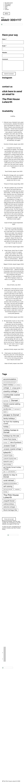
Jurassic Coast (9, 446)
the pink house (9, 3)
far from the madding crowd (11, 422)
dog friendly (5, 400)
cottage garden (16, 388)
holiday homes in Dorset (10, 431)
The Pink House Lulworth (11, 100)
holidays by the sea (11, 436)
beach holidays (8, 385)
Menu (6, 13)
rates (6, 6)
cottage (6, 388)
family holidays (9, 418)
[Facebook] (5, 659)
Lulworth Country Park (9, 458)
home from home (9, 439)
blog (6, 8)
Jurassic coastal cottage (12, 449)
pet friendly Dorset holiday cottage (12, 468)
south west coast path (7, 489)
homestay (5, 442)
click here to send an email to (12, 93)
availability (7, 5)
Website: (4, 52)
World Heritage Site (10, 510)
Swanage (5, 491)
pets (4, 471)
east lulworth (17, 409)
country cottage (10, 391)
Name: (4, 39)
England (5, 411)
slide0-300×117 (11, 19)
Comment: (5, 59)
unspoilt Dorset (9, 501)
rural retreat (8, 480)
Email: (4, 46)
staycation (17, 489)
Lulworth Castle (7, 455)
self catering (7, 486)
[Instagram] (5, 652)
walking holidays (8, 504)
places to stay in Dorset (10, 476)
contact (7, 9)
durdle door (7, 409)
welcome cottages (9, 507)
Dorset (14, 400)
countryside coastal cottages (11, 396)
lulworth (7, 452)
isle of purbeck (15, 442)
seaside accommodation (10, 483)
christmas (18, 384)
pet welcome (11, 471)
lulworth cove (7, 461)
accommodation (9, 379)
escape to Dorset (11, 415)
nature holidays (7, 464)
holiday (6, 427)
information (8, 4)
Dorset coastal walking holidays (11, 405)
